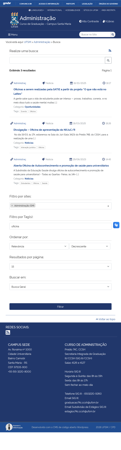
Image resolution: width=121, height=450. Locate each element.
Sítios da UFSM (91, 10)
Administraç (20, 82)
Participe (70, 3)
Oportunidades (32, 106)
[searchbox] (37, 205)
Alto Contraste (90, 21)
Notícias (29, 142)
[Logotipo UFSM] (13, 19)
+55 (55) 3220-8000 (19, 371)
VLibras (109, 21)
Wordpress (82, 427)
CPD (113, 427)
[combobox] (60, 205)
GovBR (7, 3)
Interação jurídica (28, 147)
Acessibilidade (72, 10)
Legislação (87, 3)
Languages (37, 10)
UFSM (105, 427)
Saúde (44, 183)
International (54, 10)
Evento (24, 111)
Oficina (33, 111)
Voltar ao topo (106, 319)
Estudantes (25, 183)
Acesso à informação (49, 3)
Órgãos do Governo (108, 3)
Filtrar (60, 306)
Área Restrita (108, 10)
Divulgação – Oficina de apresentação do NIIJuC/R (44, 129)
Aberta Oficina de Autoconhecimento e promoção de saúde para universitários (61, 165)
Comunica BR (26, 3)
